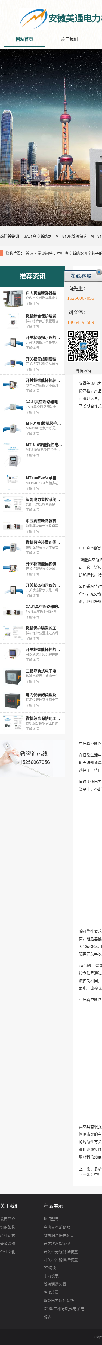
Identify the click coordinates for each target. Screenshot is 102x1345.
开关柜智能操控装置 (61, 1259)
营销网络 (7, 1243)
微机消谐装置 (55, 1284)
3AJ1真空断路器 (38, 236)
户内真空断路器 (57, 1227)
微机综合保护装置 (59, 1235)
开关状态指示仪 (57, 1243)
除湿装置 (51, 1292)
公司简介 (7, 1219)
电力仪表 (51, 1276)
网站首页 (24, 39)
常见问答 (45, 253)
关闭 (99, 272)
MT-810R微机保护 (71, 236)
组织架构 (7, 1227)
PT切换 (50, 1267)
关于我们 (69, 39)
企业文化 (7, 1251)
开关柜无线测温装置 (61, 1251)
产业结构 (7, 1235)
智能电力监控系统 (59, 1300)
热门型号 (51, 1219)
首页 (29, 253)
